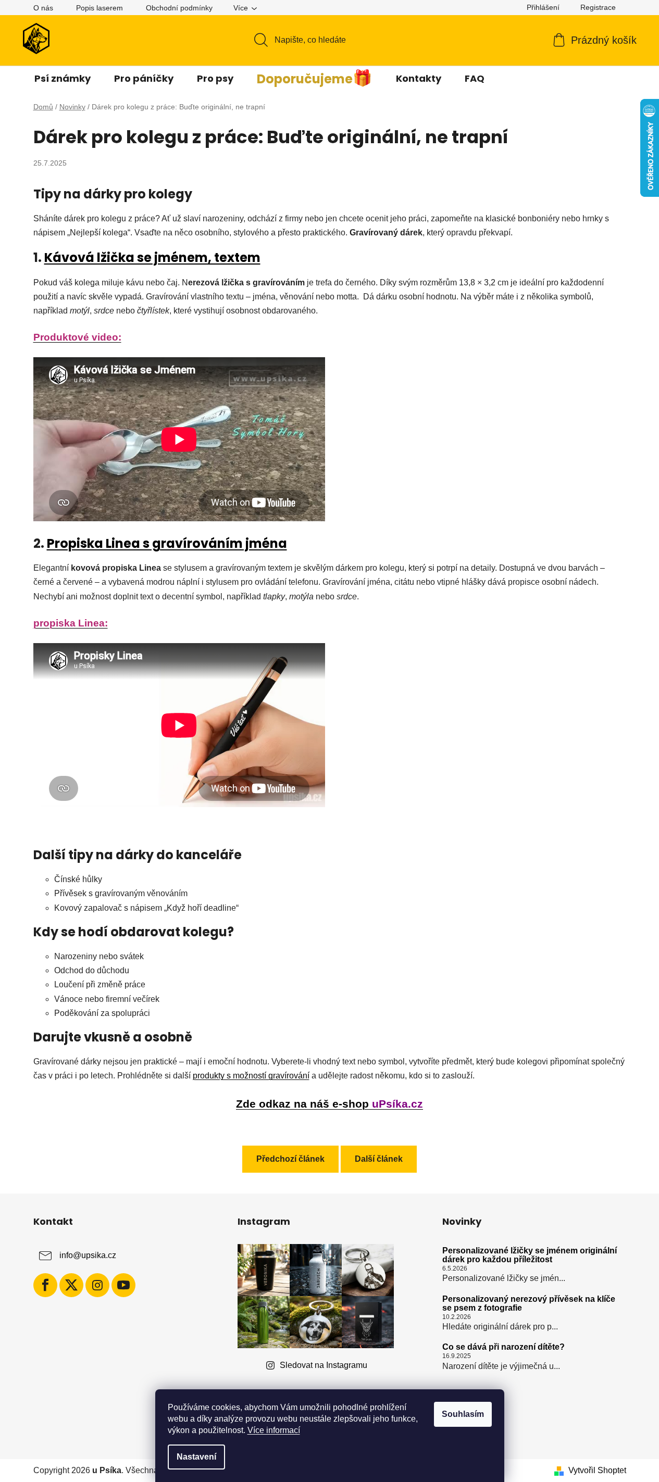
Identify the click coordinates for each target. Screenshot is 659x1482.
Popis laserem (99, 8)
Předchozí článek (290, 1158)
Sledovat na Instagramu (323, 1365)
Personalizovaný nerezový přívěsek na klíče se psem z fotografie (528, 1304)
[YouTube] (123, 1285)
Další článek (379, 1158)
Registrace (598, 7)
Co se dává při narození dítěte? (503, 1346)
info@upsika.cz (87, 1255)
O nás (43, 8)
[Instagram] (97, 1285)
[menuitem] (62, 79)
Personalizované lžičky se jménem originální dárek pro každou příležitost (529, 1255)
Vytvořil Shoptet (597, 1470)
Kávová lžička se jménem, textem (152, 257)
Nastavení (196, 1456)
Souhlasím (463, 1414)
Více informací (273, 1430)
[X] (71, 1285)
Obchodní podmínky (179, 8)
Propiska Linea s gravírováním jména (167, 543)
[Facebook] (45, 1285)
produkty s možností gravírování (251, 1075)
